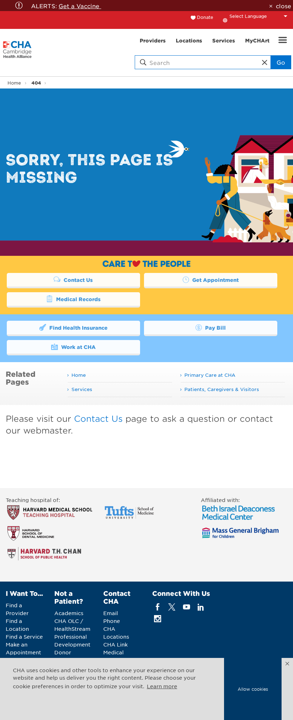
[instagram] (157, 619)
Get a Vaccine (80, 5)
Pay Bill (215, 327)
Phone (111, 621)
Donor (62, 652)
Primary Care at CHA (209, 375)
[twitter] (172, 607)
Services (81, 389)
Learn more (162, 686)
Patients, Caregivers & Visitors (221, 389)
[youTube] (186, 607)
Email (110, 613)
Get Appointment (215, 280)
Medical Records (78, 299)
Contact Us (77, 280)
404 (36, 83)
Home (14, 83)
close (283, 5)
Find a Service (24, 636)
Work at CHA (78, 347)
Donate (205, 17)
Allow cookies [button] (253, 689)
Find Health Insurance (78, 327)
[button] (287, 663)
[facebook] (157, 607)
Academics (68, 613)
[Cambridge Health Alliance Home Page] (17, 52)
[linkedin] (200, 607)
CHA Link (115, 644)
